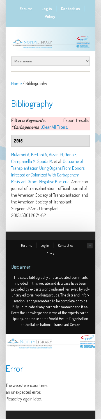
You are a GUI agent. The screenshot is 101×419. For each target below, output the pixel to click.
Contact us (70, 8)
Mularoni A (20, 154)
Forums (26, 8)
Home (16, 83)
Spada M (44, 161)
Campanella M (23, 161)
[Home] (50, 348)
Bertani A (39, 154)
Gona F (71, 154)
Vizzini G (56, 154)
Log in (47, 8)
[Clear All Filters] (54, 127)
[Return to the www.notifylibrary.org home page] (50, 48)
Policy (50, 16)
